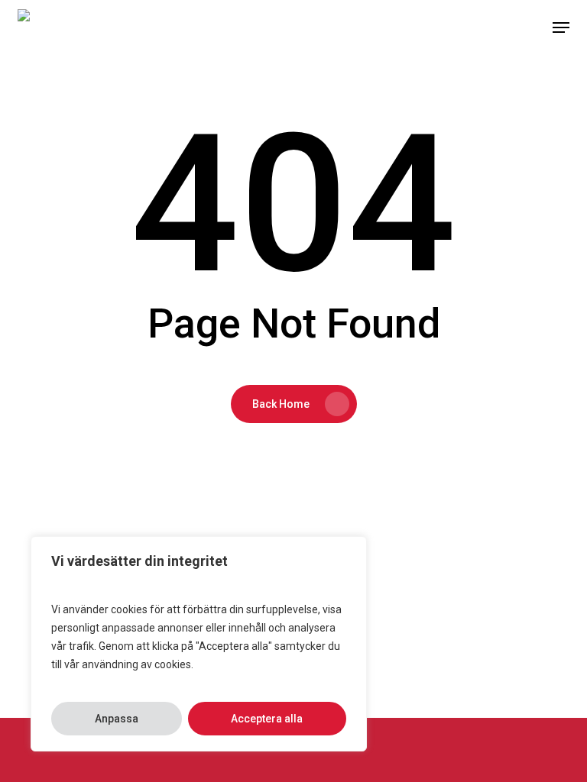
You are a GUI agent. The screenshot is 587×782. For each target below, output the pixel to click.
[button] (561, 27)
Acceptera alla (267, 719)
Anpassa (116, 719)
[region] (199, 643)
